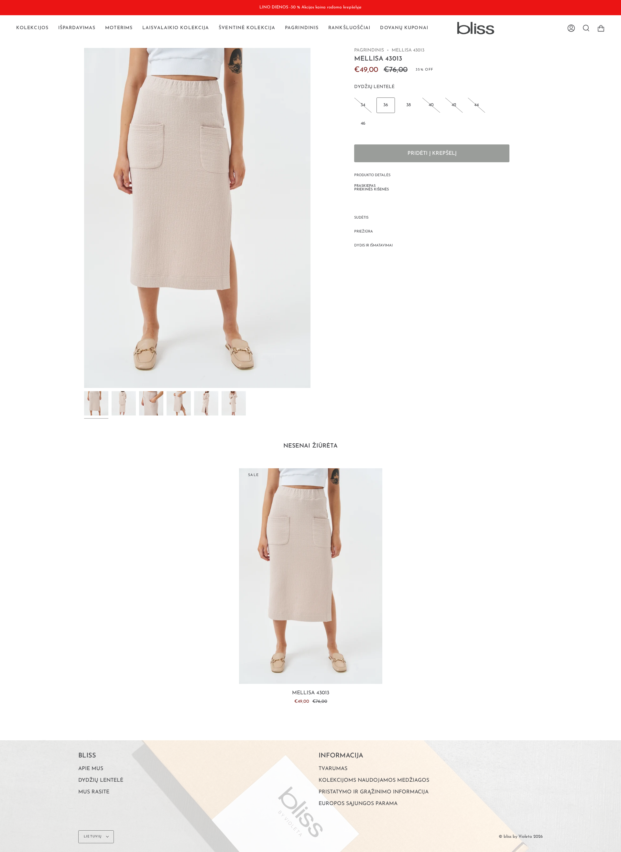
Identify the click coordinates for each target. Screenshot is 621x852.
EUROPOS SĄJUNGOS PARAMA (358, 803)
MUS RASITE (93, 792)
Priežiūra (363, 231)
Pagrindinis (369, 50)
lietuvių (93, 836)
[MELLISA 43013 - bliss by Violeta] (96, 403)
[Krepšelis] (601, 28)
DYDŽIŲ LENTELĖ (374, 87)
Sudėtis (361, 218)
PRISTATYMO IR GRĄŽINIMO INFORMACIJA (374, 792)
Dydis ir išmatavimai (373, 245)
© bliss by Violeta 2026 (521, 837)
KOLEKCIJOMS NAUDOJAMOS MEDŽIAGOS (374, 780)
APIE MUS (90, 768)
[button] (32, 28)
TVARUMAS (333, 768)
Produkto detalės (372, 175)
